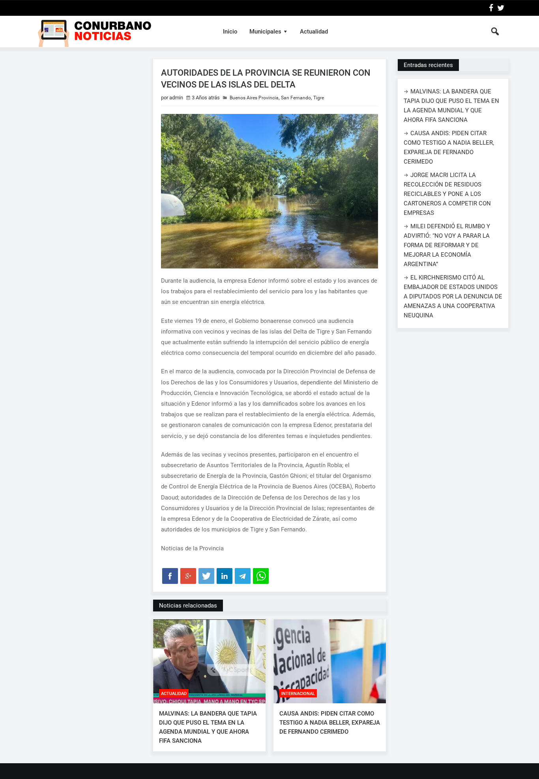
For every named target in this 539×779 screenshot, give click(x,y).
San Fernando (296, 98)
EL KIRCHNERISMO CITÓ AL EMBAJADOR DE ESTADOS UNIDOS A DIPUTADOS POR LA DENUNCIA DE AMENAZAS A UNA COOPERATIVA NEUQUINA (453, 296)
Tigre (318, 98)
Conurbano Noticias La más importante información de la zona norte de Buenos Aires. (121, 31)
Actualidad (314, 31)
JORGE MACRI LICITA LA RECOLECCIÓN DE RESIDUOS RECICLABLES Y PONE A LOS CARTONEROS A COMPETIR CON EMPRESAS (447, 193)
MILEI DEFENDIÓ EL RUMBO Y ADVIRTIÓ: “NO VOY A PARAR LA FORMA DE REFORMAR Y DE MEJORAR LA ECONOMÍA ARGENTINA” (447, 245)
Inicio (230, 31)
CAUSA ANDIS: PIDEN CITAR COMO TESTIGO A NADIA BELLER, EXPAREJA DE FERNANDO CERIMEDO (329, 722)
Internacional (298, 693)
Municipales (265, 31)
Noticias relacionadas (188, 605)
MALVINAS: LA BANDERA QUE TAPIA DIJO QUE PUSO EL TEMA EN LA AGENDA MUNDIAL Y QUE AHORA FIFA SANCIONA (208, 727)
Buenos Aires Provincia (254, 98)
